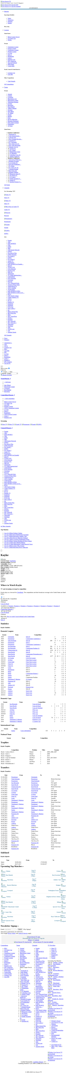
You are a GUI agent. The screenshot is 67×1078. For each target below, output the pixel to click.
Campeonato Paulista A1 (33, 648)
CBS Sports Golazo (13, 296)
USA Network (12, 269)
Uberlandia (11, 637)
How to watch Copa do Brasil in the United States (20, 616)
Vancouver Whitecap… (15, 159)
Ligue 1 (10, 58)
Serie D (3, 620)
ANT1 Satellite (12, 288)
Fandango (10, 304)
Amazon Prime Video (14, 285)
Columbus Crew (26, 993)
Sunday (10, 23)
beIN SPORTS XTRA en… (40, 1006)
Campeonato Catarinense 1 (33, 638)
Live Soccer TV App (57, 1022)
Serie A (10, 55)
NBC (9, 248)
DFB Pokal (11, 64)
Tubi (9, 327)
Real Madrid (11, 107)
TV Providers (51, 945)
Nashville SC (12, 134)
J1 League (29, 679)
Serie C (28, 642)
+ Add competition (9, 398)
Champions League (13, 47)
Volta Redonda (12, 640)
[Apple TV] (18, 424)
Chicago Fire (12, 137)
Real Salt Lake (13, 171)
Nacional (10, 687)
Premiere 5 (37, 606)
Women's (6, 340)
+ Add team (7, 382)
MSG (9, 315)
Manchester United (13, 100)
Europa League (12, 48)
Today (9, 18)
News (5, 338)
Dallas (22, 1004)
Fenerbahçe (11, 124)
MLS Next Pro (12, 313)
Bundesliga (11, 56)
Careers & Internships (57, 1030)
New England (25, 975)
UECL (6, 346)
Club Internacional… (14, 136)
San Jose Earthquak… (15, 164)
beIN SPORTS (12, 243)
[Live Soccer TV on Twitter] (56, 1013)
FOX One (10, 307)
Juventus (10, 110)
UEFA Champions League (11, 408)
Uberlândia (13, 561)
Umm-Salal (11, 662)
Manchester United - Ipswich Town (54, 983)
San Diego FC (13, 175)
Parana (10, 689)
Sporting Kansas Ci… (16, 182)
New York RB (25, 981)
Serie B (28, 640)
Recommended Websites (55, 1035)
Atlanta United (26, 994)
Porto (9, 118)
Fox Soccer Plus (12, 253)
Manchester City (12, 99)
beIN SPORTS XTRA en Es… (12, 483)
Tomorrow (11, 20)
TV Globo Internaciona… (15, 275)
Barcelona (10, 105)
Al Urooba (11, 658)
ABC (9, 242)
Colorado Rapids (13, 169)
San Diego (24, 1013)
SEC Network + (12, 323)
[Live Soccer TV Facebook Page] (56, 1010)
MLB (52, 1048)
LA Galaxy (13, 177)
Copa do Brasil (5, 604)
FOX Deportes (12, 278)
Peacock (10, 281)
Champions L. (8, 343)
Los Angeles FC (13, 163)
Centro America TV (13, 297)
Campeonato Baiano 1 (32, 673)
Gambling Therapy (38, 1062)
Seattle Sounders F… (15, 178)
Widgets (53, 1024)
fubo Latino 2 (11, 308)
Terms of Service (23, 933)
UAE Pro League (31, 658)
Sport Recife (11, 652)
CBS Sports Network (13, 250)
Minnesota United (26, 1012)
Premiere (10, 319)
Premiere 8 (57, 606)
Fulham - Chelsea (58, 962)
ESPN (9, 247)
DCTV (10, 300)
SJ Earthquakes (25, 1002)
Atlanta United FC (15, 156)
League (5, 371)
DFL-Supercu (8, 362)
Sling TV (53, 948)
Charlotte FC (12, 140)
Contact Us (54, 1041)
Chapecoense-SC (12, 650)
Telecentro (10, 324)
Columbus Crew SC (15, 155)
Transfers (3, 580)
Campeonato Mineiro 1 (7, 609)
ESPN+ (10, 258)
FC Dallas (11, 166)
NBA (52, 1046)
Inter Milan (11, 111)
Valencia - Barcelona (58, 1005)
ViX (9, 330)
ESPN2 (10, 251)
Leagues (6, 30)
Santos (10, 675)
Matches (6, 11)
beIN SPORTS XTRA (14, 291)
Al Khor (10, 660)
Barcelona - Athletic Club (53, 968)
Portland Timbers (13, 172)
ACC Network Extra (13, 283)
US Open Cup (12, 38)
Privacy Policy (12, 933)
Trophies (3, 578)
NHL (60, 1046)
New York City (25, 980)
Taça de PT (7, 363)
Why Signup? (27, 929)
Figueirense (11, 638)
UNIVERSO (11, 277)
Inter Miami (24, 972)
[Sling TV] (11, 424)
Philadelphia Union (15, 152)
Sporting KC (25, 1021)
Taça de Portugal (12, 63)
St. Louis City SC (14, 167)
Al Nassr (10, 126)
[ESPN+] (39, 424)
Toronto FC (13, 148)
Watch (2, 575)
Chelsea (10, 95)
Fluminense (11, 669)
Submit (20, 929)
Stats (2, 576)
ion (8, 310)
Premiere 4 (30, 606)
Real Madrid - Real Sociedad (54, 964)
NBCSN (10, 272)
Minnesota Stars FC (15, 174)
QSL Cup (35, 710)
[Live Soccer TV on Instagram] (56, 1016)
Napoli (9, 114)
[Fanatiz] (33, 424)
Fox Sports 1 (11, 256)
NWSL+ (10, 318)
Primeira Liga (11, 59)
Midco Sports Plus (13, 311)
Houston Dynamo (14, 161)
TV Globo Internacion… (39, 985)
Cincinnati (24, 978)
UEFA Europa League (10, 414)
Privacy (53, 1027)
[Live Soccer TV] (6, 1)
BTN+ (9, 294)
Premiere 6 (43, 606)
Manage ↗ (8, 378)
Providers (54, 1032)
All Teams (7, 185)
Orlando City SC (13, 147)
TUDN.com (11, 329)
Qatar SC (10, 664)
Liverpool (10, 97)
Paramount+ (11, 262)
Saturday (10, 21)
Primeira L (7, 360)
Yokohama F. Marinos (14, 679)
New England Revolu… (15, 139)
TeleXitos (10, 326)
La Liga (10, 53)
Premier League (12, 51)
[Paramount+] (26, 424)
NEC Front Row (12, 316)
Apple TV (10, 261)
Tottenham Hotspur (13, 102)
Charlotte (23, 977)
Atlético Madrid (12, 108)
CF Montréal (13, 153)
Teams (6, 87)
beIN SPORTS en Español (11, 455)
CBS (9, 245)
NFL (56, 1046)
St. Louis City (25, 1005)
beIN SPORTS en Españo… (15, 264)
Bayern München (12, 119)
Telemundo (11, 273)
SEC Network (12, 321)
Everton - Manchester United (53, 1002)
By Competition (12, 599)
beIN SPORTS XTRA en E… (16, 292)
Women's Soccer (55, 1021)
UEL (5, 344)
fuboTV (10, 266)
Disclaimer (54, 1029)
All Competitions (9, 84)
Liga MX (10, 74)
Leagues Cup (11, 73)
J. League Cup (36, 721)
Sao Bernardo (12, 646)
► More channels (6, 526)
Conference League (13, 50)
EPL (5, 352)
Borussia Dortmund (13, 121)
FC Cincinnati (13, 142)
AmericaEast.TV (12, 286)
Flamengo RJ (11, 681)
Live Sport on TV (56, 1044)
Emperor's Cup (36, 719)
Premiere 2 (17, 606)
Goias (9, 667)
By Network (4, 599)
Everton (10, 103)
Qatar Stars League (31, 660)
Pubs (52, 1033)
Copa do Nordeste (37, 708)
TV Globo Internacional (10, 466)
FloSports (10, 305)
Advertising (54, 1025)
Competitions (5, 395)
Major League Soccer (14, 37)
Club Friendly (11, 81)
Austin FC (12, 180)
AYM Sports (11, 289)
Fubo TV (53, 950)
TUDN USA (11, 267)
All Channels (7, 335)
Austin (23, 1019)
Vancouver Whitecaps (23, 996)
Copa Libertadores (26, 730)
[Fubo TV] (4, 424)
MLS (5, 349)
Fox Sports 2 (11, 259)
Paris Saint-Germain (13, 122)
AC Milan (10, 113)
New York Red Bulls (14, 145)
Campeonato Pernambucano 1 (34, 654)
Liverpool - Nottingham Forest (53, 974)
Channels (6, 188)
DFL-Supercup (12, 61)
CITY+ (10, 299)
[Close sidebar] (1, 550)
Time (10, 371)
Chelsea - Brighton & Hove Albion (56, 977)
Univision (10, 280)
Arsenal (10, 94)
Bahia (9, 671)
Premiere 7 (50, 606)
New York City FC (14, 144)
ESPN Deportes (12, 254)
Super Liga (29, 691)
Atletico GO (11, 685)
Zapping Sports (12, 332)
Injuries (3, 581)
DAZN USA (11, 270)
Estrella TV (11, 302)
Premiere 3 (24, 606)
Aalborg (10, 691)
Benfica (10, 116)
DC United (12, 150)
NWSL (10, 40)
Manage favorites (7, 375)
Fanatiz (10, 240)
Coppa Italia (11, 66)
